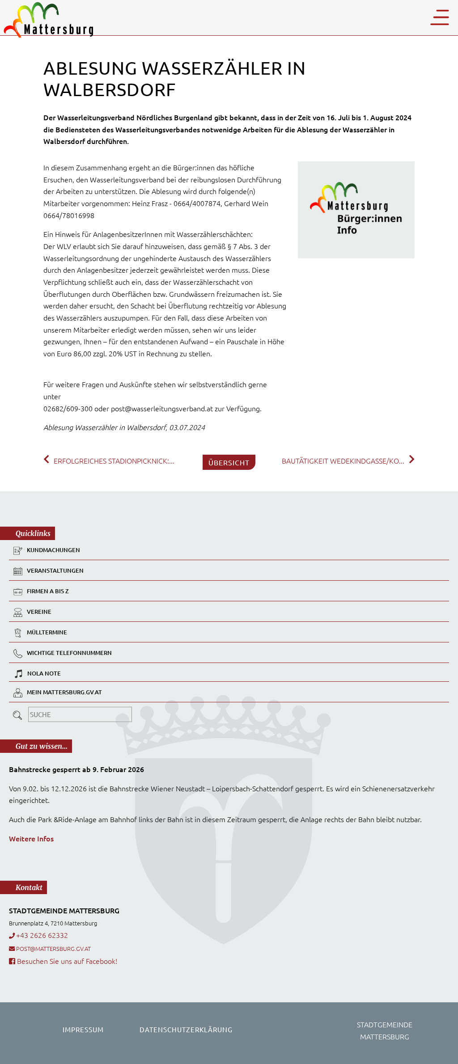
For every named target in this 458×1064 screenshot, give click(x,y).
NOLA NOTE (44, 673)
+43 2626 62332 (42, 935)
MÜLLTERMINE (47, 632)
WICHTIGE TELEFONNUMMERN (69, 653)
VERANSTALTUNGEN (55, 570)
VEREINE (39, 612)
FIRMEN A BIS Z (48, 591)
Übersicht (229, 462)
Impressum (83, 1029)
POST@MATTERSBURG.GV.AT (53, 948)
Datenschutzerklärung (186, 1029)
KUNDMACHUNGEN (53, 550)
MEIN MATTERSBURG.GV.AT (64, 692)
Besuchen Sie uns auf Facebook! (66, 961)
